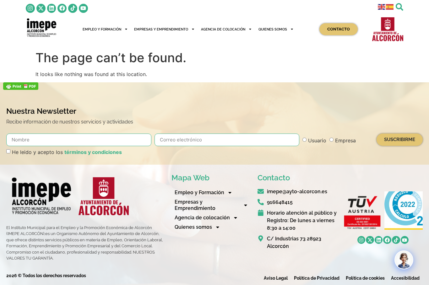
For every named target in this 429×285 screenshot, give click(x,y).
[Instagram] (30, 8)
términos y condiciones (93, 152)
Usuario (317, 140)
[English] (382, 6)
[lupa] (399, 7)
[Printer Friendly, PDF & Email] (20, 88)
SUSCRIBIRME (399, 139)
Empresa (345, 140)
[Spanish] (390, 6)
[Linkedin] (51, 8)
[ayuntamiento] (387, 29)
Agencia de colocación (223, 29)
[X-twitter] (41, 8)
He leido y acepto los (67, 152)
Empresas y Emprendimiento (161, 29)
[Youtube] (83, 8)
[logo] (41, 27)
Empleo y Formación (102, 29)
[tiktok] (72, 8)
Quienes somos (272, 29)
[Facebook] (62, 8)
